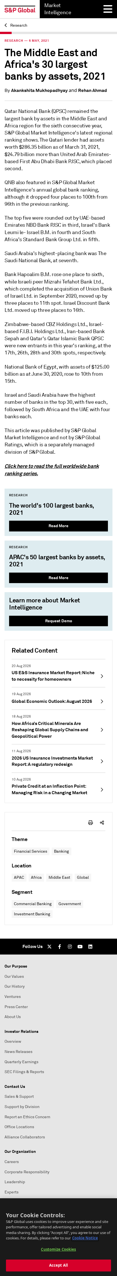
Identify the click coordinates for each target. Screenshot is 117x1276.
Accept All (58, 1265)
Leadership (15, 1182)
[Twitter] (49, 946)
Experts (11, 1192)
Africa (36, 877)
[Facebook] (59, 946)
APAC (19, 877)
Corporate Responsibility (27, 1172)
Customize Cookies (58, 1249)
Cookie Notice (85, 1238)
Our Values (14, 976)
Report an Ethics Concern (27, 1117)
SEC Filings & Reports (24, 1071)
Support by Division (22, 1106)
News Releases (18, 1051)
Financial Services (30, 851)
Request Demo (58, 620)
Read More (58, 525)
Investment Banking (32, 914)
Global (83, 877)
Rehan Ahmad (92, 90)
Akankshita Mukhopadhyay (39, 90)
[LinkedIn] (90, 946)
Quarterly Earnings (21, 1062)
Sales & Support (19, 1096)
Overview (13, 1041)
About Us (13, 1016)
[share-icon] (102, 822)
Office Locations (19, 1126)
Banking (61, 851)
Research (18, 25)
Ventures (13, 996)
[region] (58, 1237)
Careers (12, 1161)
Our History (15, 986)
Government (69, 903)
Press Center (16, 1006)
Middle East (59, 877)
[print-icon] (90, 822)
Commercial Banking (33, 903)
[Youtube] (80, 946)
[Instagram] (69, 946)
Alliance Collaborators (25, 1137)
